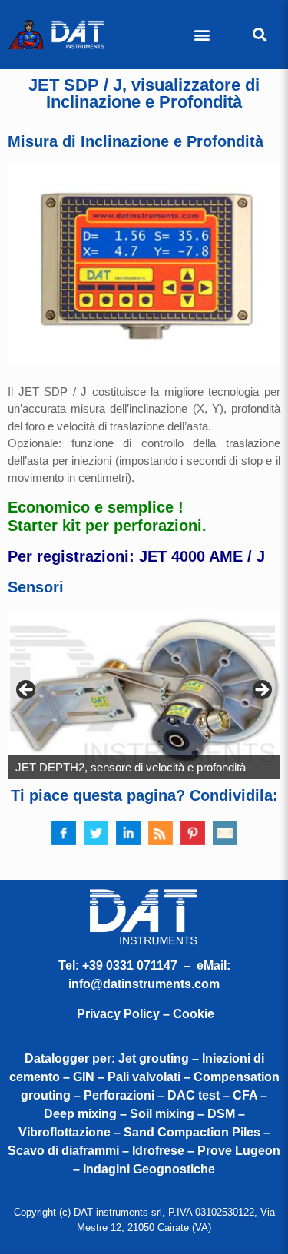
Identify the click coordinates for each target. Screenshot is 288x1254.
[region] (144, 694)
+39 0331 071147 (129, 965)
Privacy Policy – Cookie (145, 1013)
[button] (201, 35)
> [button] (261, 690)
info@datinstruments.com (144, 983)
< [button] (26, 690)
